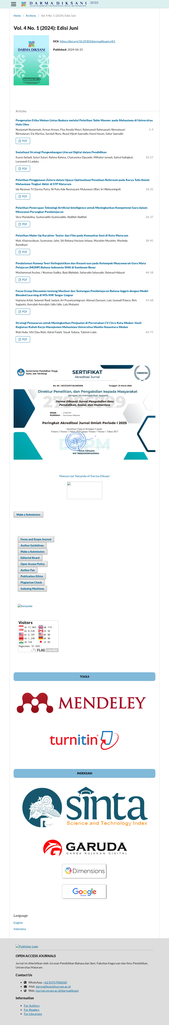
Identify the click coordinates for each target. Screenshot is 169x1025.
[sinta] (84, 833)
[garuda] (84, 858)
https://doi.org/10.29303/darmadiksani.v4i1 (87, 41)
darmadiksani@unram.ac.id (53, 986)
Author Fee (28, 570)
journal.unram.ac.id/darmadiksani (57, 990)
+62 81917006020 (55, 982)
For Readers (31, 1009)
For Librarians (33, 1014)
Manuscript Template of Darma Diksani (84, 476)
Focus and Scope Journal (36, 539)
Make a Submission (28, 514)
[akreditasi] (84, 458)
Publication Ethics (32, 576)
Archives (31, 15)
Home (17, 15)
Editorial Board (30, 557)
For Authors (32, 1005)
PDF (24, 141)
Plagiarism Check (31, 582)
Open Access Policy (33, 564)
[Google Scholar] (84, 898)
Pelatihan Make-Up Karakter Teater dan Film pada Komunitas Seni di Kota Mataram (72, 235)
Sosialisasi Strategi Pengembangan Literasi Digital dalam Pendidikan (61, 152)
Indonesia (20, 929)
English (18, 922)
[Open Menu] (13, 4)
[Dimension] (84, 878)
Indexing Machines (32, 588)
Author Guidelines (32, 545)
